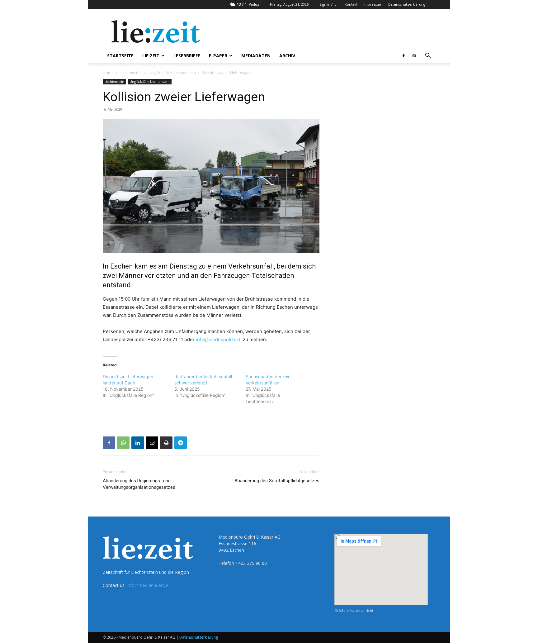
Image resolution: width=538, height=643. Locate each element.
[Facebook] (403, 55)
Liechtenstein (131, 72)
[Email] (152, 442)
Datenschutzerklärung (406, 4)
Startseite (120, 56)
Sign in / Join (329, 4)
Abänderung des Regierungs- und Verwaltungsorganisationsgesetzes (139, 484)
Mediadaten (256, 56)
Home (108, 72)
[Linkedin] (137, 442)
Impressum (372, 4)
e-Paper (218, 56)
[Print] (166, 442)
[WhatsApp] (123, 442)
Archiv (287, 56)
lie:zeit (150, 56)
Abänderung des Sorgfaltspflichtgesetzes (276, 480)
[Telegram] (180, 442)
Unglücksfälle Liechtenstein (172, 72)
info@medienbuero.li (147, 585)
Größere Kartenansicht (353, 610)
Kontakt (351, 4)
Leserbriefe (186, 56)
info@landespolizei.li (219, 339)
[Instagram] (414, 55)
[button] (427, 56)
